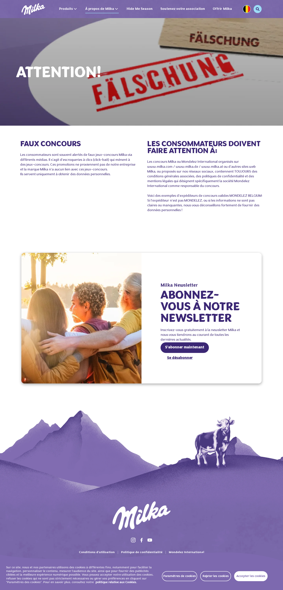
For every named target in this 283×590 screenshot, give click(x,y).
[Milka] (33, 9)
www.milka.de (187, 166)
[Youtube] (149, 540)
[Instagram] (133, 540)
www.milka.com (159, 166)
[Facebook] (141, 540)
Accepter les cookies (250, 576)
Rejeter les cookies (216, 576)
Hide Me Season (139, 9)
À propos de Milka (99, 9)
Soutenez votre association (182, 9)
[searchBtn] (258, 9)
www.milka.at (212, 166)
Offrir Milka (222, 9)
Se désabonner (180, 358)
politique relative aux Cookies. (116, 582)
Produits (66, 9)
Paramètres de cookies (179, 576)
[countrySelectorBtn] (247, 9)
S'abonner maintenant (184, 347)
